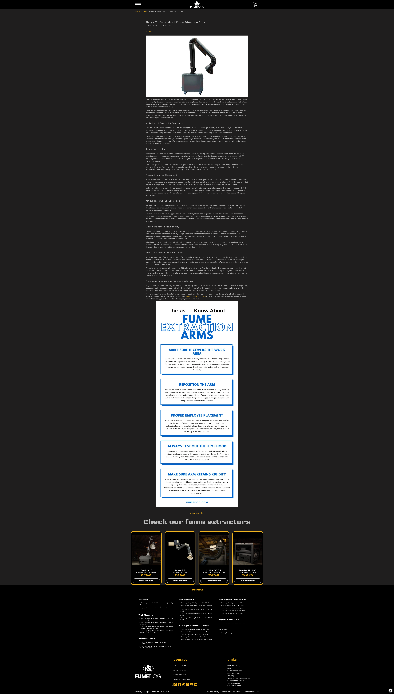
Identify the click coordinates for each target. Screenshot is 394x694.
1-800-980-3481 (180, 675)
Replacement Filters (235, 681)
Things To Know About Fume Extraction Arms (166, 11)
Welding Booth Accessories (238, 678)
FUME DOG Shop (233, 666)
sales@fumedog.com (182, 679)
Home (137, 11)
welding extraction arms (196, 296)
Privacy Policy (213, 692)
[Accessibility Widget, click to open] (390, 690)
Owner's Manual (233, 683)
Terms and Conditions (231, 692)
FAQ (229, 668)
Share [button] (150, 32)
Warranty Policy (252, 692)
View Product (146, 581)
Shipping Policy (233, 673)
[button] (255, 4)
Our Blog (230, 676)
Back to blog (198, 513)
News (145, 11)
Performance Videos (235, 671)
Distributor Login (234, 685)
